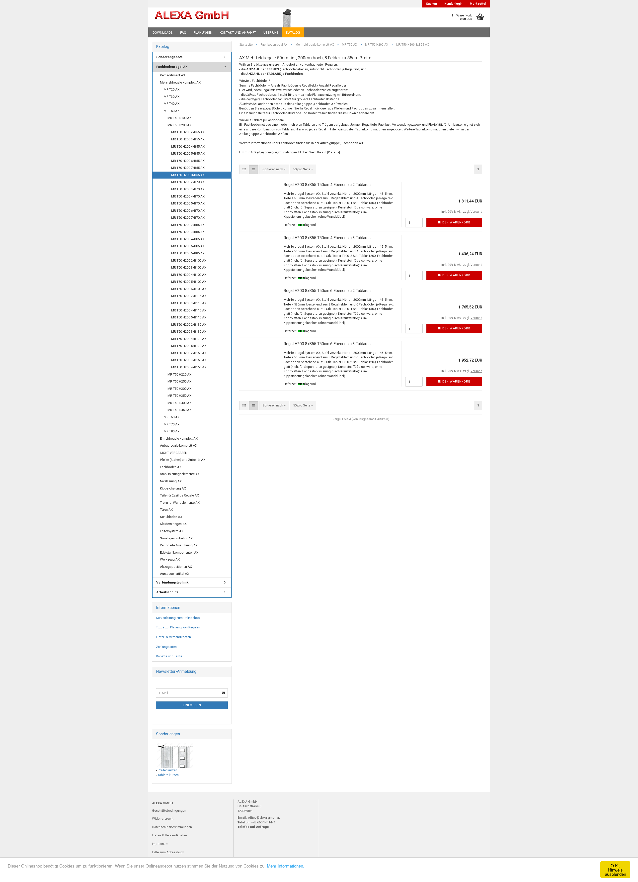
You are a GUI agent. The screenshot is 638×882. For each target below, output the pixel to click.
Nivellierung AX (171, 481)
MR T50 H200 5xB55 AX (188, 153)
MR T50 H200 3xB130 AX (188, 331)
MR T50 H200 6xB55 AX (188, 161)
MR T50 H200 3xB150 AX (188, 360)
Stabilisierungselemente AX (180, 474)
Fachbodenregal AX (171, 67)
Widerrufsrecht (162, 818)
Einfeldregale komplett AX (179, 438)
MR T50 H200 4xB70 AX (188, 196)
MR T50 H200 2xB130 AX (188, 324)
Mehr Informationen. (285, 866)
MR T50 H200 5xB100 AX (188, 282)
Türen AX (166, 509)
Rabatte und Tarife (169, 656)
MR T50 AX (171, 111)
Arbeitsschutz (167, 592)
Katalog (293, 32)
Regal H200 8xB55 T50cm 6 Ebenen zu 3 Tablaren (327, 343)
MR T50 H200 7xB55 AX (188, 168)
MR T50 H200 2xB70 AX (188, 182)
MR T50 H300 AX (179, 389)
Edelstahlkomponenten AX (179, 552)
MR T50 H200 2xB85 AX (188, 225)
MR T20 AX (171, 89)
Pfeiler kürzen (167, 770)
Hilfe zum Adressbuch (168, 852)
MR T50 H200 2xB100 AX (188, 260)
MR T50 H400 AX (179, 403)
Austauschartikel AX (174, 574)
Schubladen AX (171, 517)
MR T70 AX (171, 424)
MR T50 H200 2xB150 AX (188, 353)
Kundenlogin (453, 3)
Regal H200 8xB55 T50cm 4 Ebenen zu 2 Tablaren (327, 184)
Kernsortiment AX (172, 75)
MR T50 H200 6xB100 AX (188, 289)
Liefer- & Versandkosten (173, 637)
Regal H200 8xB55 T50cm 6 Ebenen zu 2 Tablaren (327, 290)
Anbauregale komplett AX (178, 445)
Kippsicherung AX (173, 488)
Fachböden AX (170, 467)
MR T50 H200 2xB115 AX (188, 296)
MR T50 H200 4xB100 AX (188, 275)
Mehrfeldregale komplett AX (180, 82)
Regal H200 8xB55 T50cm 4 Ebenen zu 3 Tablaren (327, 237)
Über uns (271, 32)
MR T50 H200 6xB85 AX (188, 253)
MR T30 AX (171, 96)
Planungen (203, 32)
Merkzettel (478, 3)
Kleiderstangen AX (173, 524)
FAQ (183, 32)
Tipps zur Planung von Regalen (178, 627)
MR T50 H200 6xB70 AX (188, 210)
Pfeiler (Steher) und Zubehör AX (182, 460)
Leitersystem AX (171, 531)
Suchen (431, 3)
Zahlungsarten (166, 647)
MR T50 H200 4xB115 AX (188, 310)
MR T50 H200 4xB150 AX (188, 367)
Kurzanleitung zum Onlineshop (178, 618)
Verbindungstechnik (172, 582)
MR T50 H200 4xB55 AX (188, 146)
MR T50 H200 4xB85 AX (188, 239)
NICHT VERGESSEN (173, 453)
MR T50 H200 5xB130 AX (188, 346)
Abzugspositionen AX (176, 567)
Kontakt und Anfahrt (238, 32)
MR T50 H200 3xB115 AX (188, 303)
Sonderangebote (169, 57)
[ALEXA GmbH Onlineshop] (205, 17)
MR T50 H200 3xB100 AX (188, 267)
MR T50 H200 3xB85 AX (188, 232)
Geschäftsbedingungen (169, 810)
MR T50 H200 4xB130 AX (188, 339)
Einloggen (192, 705)
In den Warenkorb (454, 222)
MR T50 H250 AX (179, 381)
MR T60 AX (171, 417)
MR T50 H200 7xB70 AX (188, 217)
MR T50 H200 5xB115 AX (188, 317)
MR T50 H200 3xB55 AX (188, 139)
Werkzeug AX (170, 559)
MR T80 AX (171, 431)
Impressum (160, 844)
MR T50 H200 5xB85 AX (188, 246)
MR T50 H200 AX (179, 125)
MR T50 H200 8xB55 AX (188, 175)
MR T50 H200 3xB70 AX (188, 189)
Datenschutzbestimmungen (172, 827)
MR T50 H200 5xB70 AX (188, 203)
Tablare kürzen (168, 775)
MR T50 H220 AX (179, 374)
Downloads (163, 32)
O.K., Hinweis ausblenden (615, 869)
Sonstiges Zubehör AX (176, 538)
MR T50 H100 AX (179, 118)
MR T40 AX (171, 103)
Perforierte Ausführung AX (179, 545)
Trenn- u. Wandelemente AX (180, 502)
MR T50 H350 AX (179, 395)
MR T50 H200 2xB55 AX (188, 132)
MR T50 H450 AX (179, 410)
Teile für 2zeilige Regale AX (179, 495)
